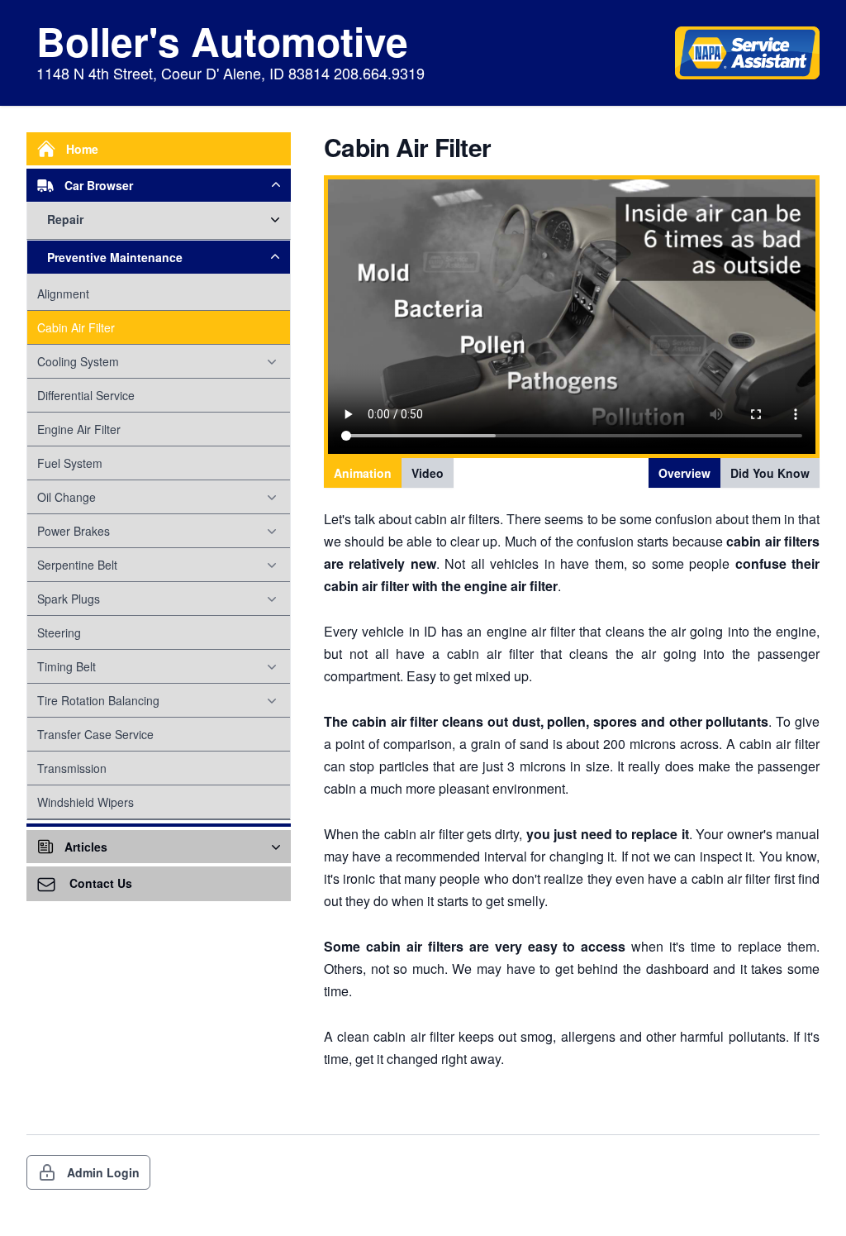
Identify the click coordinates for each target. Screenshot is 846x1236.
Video (427, 473)
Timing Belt (66, 666)
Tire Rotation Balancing (98, 700)
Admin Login (103, 1172)
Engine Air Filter (79, 429)
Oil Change (66, 497)
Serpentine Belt (77, 564)
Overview (684, 473)
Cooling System (78, 361)
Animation (363, 473)
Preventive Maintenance (115, 257)
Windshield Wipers (85, 802)
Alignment (63, 293)
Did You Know (770, 473)
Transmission (72, 768)
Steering (59, 632)
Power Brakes (73, 531)
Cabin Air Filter (76, 327)
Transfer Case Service (95, 734)
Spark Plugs (68, 598)
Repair (65, 219)
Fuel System (69, 463)
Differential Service (86, 395)
